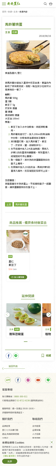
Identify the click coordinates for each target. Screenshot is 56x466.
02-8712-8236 (23, 400)
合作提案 (36, 425)
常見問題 (36, 437)
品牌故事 (6, 425)
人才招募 (36, 433)
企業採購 (36, 429)
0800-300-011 (20, 396)
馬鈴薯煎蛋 (21, 204)
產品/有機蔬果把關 (10, 433)
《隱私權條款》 (9, 455)
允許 (9, 461)
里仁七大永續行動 (10, 429)
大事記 (5, 437)
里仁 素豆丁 (12, 263)
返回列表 (13, 366)
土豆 (8, 204)
